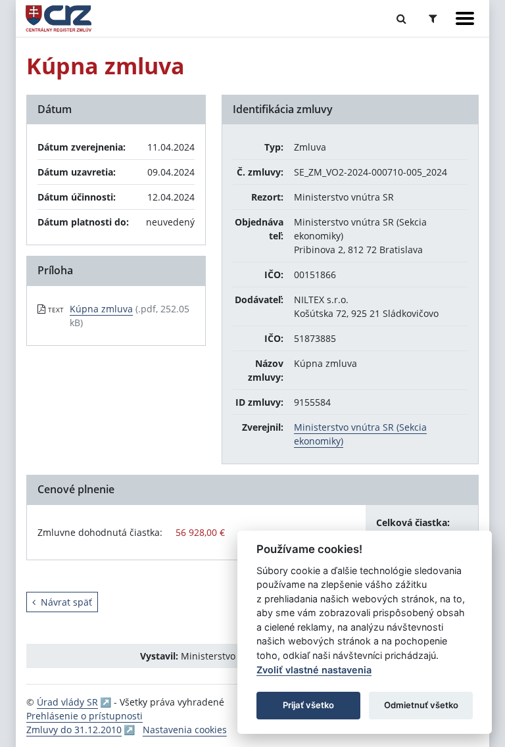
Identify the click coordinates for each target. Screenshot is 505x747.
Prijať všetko (308, 705)
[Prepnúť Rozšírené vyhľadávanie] (433, 18)
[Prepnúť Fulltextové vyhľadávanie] (401, 18)
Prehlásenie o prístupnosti (84, 716)
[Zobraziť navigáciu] (465, 18)
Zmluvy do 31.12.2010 (74, 729)
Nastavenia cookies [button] (185, 729)
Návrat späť (66, 602)
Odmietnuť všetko (421, 705)
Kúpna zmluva (101, 308)
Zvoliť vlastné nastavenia (314, 669)
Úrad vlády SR (67, 702)
